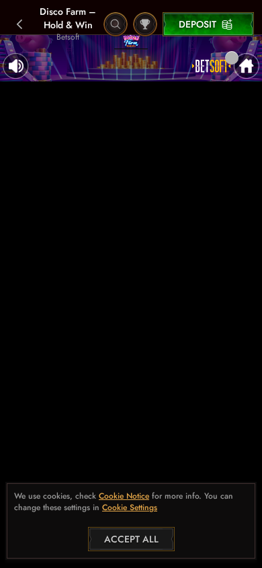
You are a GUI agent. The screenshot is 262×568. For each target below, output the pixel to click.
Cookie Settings (129, 508)
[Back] (20, 24)
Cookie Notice (124, 496)
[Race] (145, 24)
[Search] (115, 24)
